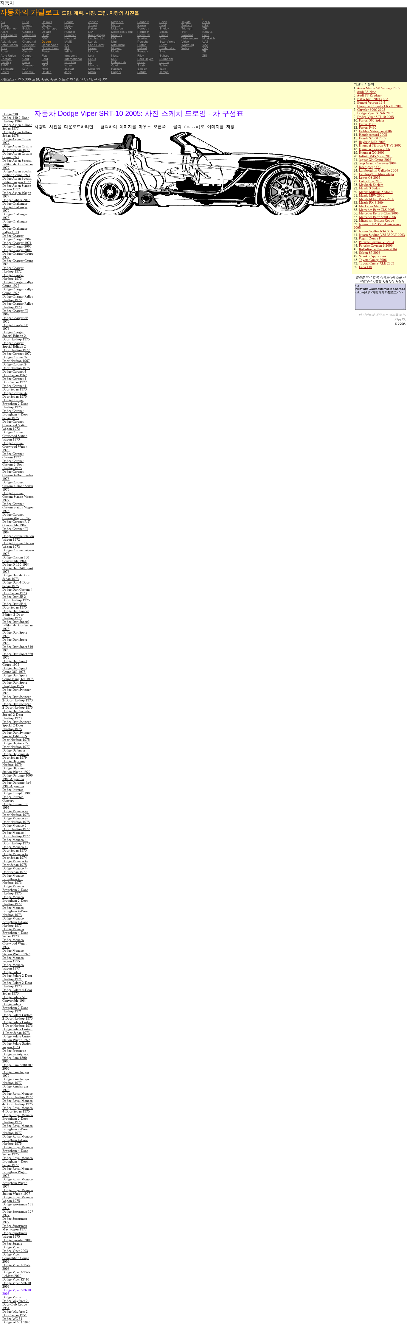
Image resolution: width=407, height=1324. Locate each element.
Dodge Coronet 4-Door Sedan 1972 (14, 380)
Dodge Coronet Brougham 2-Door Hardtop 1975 (15, 403)
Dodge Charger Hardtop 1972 (13, 269)
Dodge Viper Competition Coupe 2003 (15, 1258)
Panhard (143, 22)
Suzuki (164, 62)
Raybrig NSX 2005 (372, 142)
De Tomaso (49, 28)
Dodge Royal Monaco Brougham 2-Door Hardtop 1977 (17, 1129)
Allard (4, 31)
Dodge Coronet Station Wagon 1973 (18, 544)
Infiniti (68, 51)
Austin (5, 51)
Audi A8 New (366, 92)
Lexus (92, 48)
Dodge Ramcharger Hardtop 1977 (15, 1081)
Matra (92, 72)
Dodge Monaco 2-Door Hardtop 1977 (16, 827)
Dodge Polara (11, 972)
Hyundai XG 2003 (372, 152)
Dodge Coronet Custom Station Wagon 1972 (18, 496)
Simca (163, 31)
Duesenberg (50, 48)
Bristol (5, 72)
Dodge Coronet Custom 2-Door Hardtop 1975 (13, 464)
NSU (114, 58)
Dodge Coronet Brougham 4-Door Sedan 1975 (15, 414)
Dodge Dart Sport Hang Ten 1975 (14, 684)
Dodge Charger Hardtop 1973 (13, 276)
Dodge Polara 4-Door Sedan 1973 (17, 991)
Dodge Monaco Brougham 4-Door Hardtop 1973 (15, 911)
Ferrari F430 (367, 127)
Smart (163, 38)
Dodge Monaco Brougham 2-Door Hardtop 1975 (15, 889)
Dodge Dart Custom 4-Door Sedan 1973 (18, 591)
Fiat (44, 55)
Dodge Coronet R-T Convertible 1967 (16, 523)
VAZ (205, 44)
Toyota (186, 22)
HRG (67, 28)
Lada (205, 35)
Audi (4, 48)
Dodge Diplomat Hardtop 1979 (13, 762)
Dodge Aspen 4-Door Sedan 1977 (17, 126)
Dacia (26, 62)
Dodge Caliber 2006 (16, 200)
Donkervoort (50, 44)
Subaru (164, 55)
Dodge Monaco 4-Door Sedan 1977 (15, 870)
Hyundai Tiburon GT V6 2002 (380, 145)
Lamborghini (96, 38)
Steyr (163, 44)
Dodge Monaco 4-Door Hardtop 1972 (16, 834)
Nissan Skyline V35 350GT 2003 (382, 235)
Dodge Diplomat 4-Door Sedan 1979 (15, 755)
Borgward (7, 68)
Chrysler (27, 48)
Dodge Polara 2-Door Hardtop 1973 (17, 984)
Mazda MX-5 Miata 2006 (376, 199)
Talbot (163, 65)
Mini (113, 41)
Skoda (163, 35)
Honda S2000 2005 (372, 138)
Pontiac (142, 38)
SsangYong (167, 41)
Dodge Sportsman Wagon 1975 (14, 1234)
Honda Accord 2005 (373, 134)
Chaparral (29, 41)
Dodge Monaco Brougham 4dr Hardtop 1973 (13, 879)
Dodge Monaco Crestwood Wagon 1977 (14, 943)
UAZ (205, 41)
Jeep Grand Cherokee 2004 (378, 163)
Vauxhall (187, 35)
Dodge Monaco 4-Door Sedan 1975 (15, 862)
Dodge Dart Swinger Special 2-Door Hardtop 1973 (16, 714)
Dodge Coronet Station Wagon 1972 (18, 537)
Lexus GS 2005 (369, 177)
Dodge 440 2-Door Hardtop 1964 (15, 119)
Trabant (186, 25)
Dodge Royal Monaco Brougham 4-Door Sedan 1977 (17, 1161)
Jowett (92, 25)
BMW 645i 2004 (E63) (373, 99)
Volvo (185, 41)
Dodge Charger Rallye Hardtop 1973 (17, 305)
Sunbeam (166, 58)
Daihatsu (28, 72)
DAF (25, 68)
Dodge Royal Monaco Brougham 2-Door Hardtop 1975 (17, 1118)
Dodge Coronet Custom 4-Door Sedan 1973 (17, 475)
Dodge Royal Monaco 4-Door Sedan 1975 (17, 1109)
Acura (5, 25)
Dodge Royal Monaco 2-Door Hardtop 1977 (17, 1095)
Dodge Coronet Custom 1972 (13, 455)
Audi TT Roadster (369, 95)
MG (113, 38)
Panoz (141, 25)
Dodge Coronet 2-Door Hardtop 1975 (16, 366)
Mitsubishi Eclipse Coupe (376, 220)
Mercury (116, 35)
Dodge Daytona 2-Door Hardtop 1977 (16, 745)
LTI (90, 62)
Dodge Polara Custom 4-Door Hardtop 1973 (17, 1023)
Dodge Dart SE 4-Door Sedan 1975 (14, 605)
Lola (91, 55)
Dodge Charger (13, 235)
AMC (4, 38)
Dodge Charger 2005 (17, 246)
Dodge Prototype (14, 1050)
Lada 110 (365, 267)
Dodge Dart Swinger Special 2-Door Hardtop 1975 (16, 725)
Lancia (92, 41)
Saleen (142, 68)
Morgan (116, 48)
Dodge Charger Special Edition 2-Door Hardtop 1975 (16, 335)
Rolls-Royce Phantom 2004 (378, 249)
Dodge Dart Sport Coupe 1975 (14, 662)
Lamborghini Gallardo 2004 (378, 170)
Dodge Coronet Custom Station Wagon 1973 (18, 507)
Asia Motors (9, 41)
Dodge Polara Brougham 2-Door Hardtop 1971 (15, 1007)
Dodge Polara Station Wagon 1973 (17, 1045)
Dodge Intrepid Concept (13, 798)
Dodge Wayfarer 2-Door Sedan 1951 (15, 1313)
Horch (68, 25)
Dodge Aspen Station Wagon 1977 (16, 187)
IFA (66, 44)
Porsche (143, 41)
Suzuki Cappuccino (372, 256)
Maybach (117, 22)
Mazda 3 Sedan (369, 188)
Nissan (115, 55)
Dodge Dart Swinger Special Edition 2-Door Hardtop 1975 (16, 736)
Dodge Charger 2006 (17, 250)
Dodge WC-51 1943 (16, 1322)
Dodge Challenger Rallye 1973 (14, 230)
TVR (184, 31)
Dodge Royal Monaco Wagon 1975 (17, 1198)
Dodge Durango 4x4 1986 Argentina (16, 784)
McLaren (117, 28)
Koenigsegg (96, 35)
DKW (45, 35)
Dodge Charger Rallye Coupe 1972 (17, 283)
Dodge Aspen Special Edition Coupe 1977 (17, 173)
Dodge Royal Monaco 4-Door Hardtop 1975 (17, 1102)
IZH (204, 28)
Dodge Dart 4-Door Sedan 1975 (15, 584)
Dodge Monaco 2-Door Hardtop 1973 (16, 812)
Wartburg (187, 44)
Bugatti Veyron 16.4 (371, 102)
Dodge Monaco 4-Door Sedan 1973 (15, 848)
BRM (25, 22)
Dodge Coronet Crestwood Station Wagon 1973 (14, 435)
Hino (45, 68)
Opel (114, 65)
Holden (47, 72)
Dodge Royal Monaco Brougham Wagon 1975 (17, 1172)
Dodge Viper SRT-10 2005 (375, 117)
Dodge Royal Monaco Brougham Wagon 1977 (17, 1182)
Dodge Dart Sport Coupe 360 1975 (14, 669)
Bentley (6, 62)
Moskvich (208, 38)
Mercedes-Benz (122, 31)
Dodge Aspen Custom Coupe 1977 (17, 155)
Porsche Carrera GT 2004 (376, 242)
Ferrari (46, 51)
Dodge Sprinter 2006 (17, 1240)
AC (3, 22)
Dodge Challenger (14, 203)
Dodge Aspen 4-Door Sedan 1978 (17, 133)
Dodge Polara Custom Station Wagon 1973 (17, 1038)
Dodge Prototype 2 (15, 1054)
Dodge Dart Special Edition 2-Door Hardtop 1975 (15, 614)
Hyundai (70, 38)
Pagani (116, 72)
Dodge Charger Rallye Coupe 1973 (17, 291)
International (73, 58)
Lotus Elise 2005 (370, 181)
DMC (45, 38)
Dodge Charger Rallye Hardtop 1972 (17, 298)
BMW (4, 65)
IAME (68, 41)
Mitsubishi (118, 44)
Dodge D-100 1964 (15, 564)
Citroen (27, 51)
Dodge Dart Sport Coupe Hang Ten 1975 (18, 677)
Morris (115, 51)
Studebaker (167, 48)
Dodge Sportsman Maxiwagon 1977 (14, 1227)
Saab (141, 65)
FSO (45, 62)
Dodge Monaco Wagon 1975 (13, 959)
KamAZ (207, 31)
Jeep (67, 72)
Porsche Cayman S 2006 (376, 245)
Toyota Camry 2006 (373, 260)
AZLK (206, 22)
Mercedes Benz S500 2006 (377, 217)
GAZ (205, 25)
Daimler (47, 22)
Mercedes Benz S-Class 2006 (379, 213)
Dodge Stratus (12, 1243)
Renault (142, 51)
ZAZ (205, 48)
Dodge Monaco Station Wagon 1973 (16, 952)
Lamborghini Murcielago (376, 174)
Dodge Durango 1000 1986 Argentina (17, 777)
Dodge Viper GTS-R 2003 (375, 113)
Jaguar (69, 68)
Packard (116, 68)
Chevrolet (28, 44)
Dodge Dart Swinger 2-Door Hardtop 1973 (17, 698)
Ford (45, 58)
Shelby (164, 28)
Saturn (142, 72)
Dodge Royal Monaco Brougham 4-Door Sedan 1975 (17, 1150)
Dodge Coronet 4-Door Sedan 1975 (14, 394)
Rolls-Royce (145, 58)
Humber (69, 31)
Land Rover (96, 44)
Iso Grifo (70, 62)
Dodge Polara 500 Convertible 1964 (14, 998)
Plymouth (143, 35)
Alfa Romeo (9, 28)
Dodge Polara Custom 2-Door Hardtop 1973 (17, 1016)
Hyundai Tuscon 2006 (374, 149)
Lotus (92, 58)
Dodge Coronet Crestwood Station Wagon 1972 (14, 425)
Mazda (115, 25)
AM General (9, 35)
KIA (90, 31)
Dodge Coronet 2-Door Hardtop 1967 (16, 358)
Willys (185, 48)
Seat (162, 25)
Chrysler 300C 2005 (371, 109)
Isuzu (68, 65)
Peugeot (143, 31)
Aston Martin (9, 44)
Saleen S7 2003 (369, 252)
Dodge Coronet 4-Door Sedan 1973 (14, 387)
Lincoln (93, 51)
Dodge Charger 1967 (17, 239)
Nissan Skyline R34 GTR (376, 231)
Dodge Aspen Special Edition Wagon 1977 (17, 180)
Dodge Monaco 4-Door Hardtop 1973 (16, 841)
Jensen (93, 22)
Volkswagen (189, 38)
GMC (45, 65)
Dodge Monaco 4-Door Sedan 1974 (15, 855)
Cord (25, 58)
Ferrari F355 (367, 124)
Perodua (143, 28)
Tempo (164, 72)
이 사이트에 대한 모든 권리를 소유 (382, 314)
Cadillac (27, 31)
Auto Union (8, 55)
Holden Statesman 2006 (375, 131)
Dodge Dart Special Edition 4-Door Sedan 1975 (17, 625)
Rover (141, 62)
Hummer (70, 35)
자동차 (399, 319)
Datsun (47, 25)
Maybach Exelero (371, 184)
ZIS (204, 55)
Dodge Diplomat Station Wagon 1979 (16, 770)
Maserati (94, 68)
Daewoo (28, 65)
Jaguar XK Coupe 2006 (375, 159)
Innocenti (70, 55)
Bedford (6, 58)
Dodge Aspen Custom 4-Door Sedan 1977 (17, 148)
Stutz (163, 51)
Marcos (93, 65)
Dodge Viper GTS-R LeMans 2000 (16, 1274)
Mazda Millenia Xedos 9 (376, 192)
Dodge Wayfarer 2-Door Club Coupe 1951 (15, 1304)
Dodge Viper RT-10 (15, 1279)
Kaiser (92, 28)
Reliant (142, 48)
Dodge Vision (11, 1297)
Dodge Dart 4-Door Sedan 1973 (15, 577)
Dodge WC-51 (12, 1318)
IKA (66, 48)
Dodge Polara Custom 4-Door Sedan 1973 (17, 1030)
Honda (69, 22)
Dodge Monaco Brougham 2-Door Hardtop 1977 (15, 900)
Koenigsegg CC (369, 167)
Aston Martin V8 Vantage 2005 (378, 88)
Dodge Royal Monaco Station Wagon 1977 (17, 1191)
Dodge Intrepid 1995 (17, 793)
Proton (142, 44)
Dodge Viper (11, 1247)
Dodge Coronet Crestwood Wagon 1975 (14, 446)
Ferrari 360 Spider (371, 120)
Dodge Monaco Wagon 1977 (13, 966)
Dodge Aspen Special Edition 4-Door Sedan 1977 (17, 164)
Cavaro (27, 38)
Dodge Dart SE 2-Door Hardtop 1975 (16, 598)
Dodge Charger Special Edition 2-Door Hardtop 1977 (16, 346)
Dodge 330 (10, 114)
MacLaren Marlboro (373, 206)
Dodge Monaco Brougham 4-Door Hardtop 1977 (15, 922)
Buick (26, 28)
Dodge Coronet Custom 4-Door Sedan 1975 (17, 485)
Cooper (27, 55)
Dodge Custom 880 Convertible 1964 (15, 559)
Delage (47, 31)
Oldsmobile (118, 62)
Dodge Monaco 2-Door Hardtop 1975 (16, 820)
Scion (163, 22)
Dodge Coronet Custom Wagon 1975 (16, 516)
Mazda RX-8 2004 (372, 202)
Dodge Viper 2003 (15, 1251)
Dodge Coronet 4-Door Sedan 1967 (14, 373)
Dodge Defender (13, 750)
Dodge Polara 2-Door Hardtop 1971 (17, 977)
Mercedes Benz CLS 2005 (377, 209)
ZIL (204, 51)
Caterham (29, 35)
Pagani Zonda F (370, 238)
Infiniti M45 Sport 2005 (375, 156)
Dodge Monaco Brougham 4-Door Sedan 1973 (15, 932)
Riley (140, 55)
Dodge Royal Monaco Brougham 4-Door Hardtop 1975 (17, 1140)
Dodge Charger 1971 (17, 243)
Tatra (162, 68)
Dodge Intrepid (13, 789)
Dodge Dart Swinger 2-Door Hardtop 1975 (17, 705)
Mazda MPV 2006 (371, 195)
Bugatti (27, 25)
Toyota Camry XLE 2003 (376, 263)
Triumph (186, 28)
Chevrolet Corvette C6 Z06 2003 (380, 106)
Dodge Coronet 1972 (17, 353)
